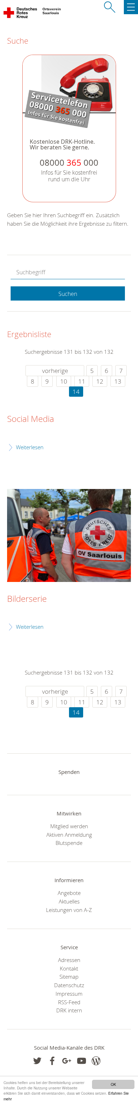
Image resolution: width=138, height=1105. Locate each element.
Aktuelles (69, 901)
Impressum (69, 993)
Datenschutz (69, 985)
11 (81, 381)
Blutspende (69, 842)
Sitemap (69, 976)
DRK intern (69, 1010)
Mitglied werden (69, 826)
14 (76, 391)
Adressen (69, 959)
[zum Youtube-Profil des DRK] (81, 1060)
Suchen (67, 294)
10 (63, 381)
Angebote (69, 892)
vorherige (55, 371)
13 (117, 381)
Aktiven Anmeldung (69, 834)
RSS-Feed (69, 1002)
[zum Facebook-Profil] (37, 1060)
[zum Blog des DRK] (96, 1060)
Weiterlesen (30, 447)
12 (99, 381)
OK (113, 1084)
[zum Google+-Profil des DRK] (66, 1060)
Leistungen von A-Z (69, 909)
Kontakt (69, 968)
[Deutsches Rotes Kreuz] (20, 14)
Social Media (30, 419)
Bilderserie (27, 599)
